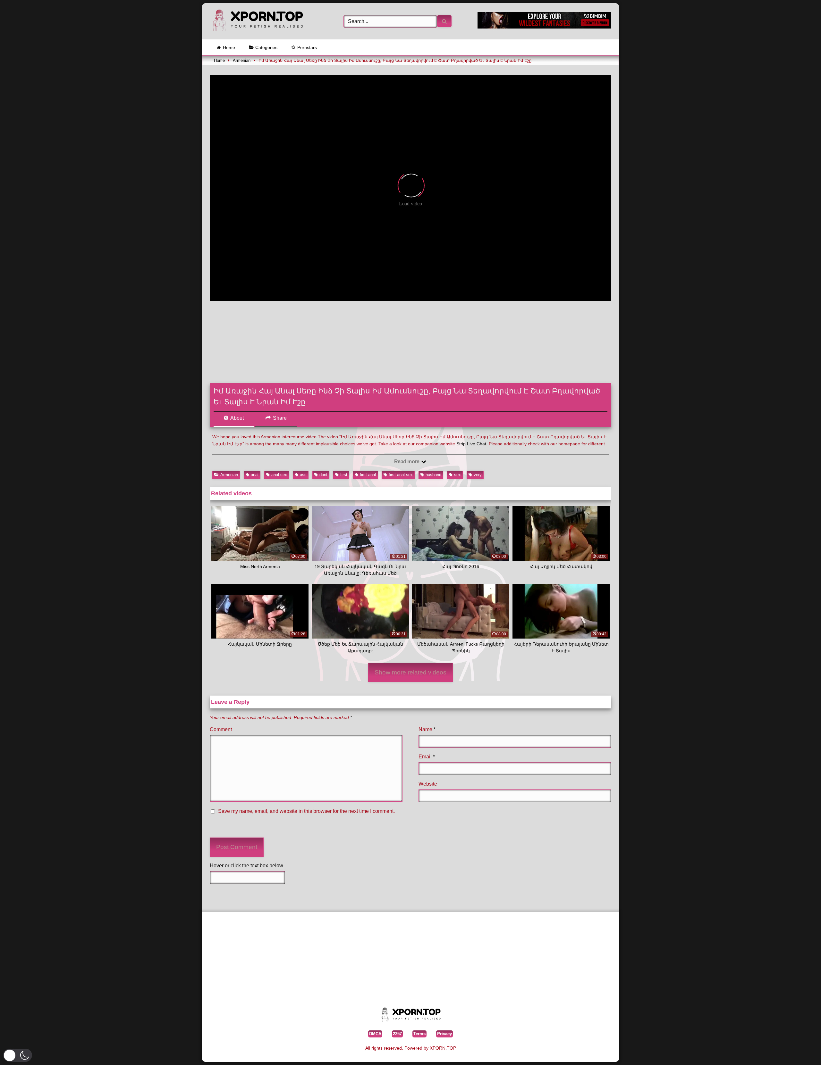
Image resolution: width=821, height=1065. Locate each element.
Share (279, 418)
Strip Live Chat (471, 443)
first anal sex (401, 474)
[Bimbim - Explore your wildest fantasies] (544, 26)
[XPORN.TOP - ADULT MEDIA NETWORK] (258, 21)
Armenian (241, 60)
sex (457, 474)
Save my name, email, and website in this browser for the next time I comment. (306, 811)
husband (433, 474)
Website (428, 784)
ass (303, 474)
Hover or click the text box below (246, 865)
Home (229, 47)
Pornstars (307, 47)
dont (323, 474)
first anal (368, 474)
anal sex (279, 474)
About (236, 418)
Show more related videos (410, 672)
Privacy (444, 1033)
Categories (266, 47)
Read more (407, 461)
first (343, 474)
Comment (221, 729)
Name (427, 729)
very (478, 474)
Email (427, 756)
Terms (419, 1033)
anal (254, 474)
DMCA (375, 1033)
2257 (397, 1033)
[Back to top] (801, 1050)
